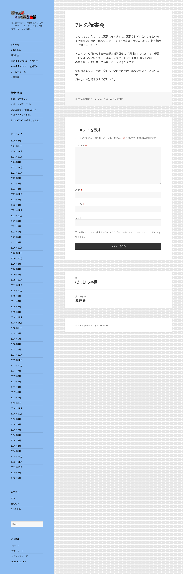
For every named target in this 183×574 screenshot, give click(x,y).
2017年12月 (16, 354)
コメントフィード (19, 556)
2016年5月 (16, 435)
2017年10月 (16, 365)
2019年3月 (16, 311)
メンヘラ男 (102, 99)
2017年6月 (16, 376)
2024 (13, 498)
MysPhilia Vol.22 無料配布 (24, 60)
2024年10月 (16, 156)
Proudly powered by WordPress (91, 325)
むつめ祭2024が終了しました (25, 120)
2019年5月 (16, 301)
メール (80, 203)
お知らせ (15, 44)
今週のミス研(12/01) (21, 114)
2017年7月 (16, 370)
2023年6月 (16, 178)
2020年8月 (16, 263)
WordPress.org (18, 561)
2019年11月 (16, 285)
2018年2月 (16, 349)
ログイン (15, 545)
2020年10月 (16, 258)
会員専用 (15, 77)
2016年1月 (16, 451)
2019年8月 (16, 295)
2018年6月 (16, 333)
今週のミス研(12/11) (21, 104)
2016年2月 (16, 445)
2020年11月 (16, 253)
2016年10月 (16, 413)
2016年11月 (16, 408)
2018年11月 (16, 322)
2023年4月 (16, 183)
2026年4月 (16, 140)
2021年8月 (16, 226)
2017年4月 (16, 386)
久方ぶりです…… (19, 98)
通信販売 (15, 55)
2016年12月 (16, 402)
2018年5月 (16, 338)
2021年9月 (16, 220)
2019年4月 (16, 306)
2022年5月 (16, 199)
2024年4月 (16, 162)
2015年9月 (16, 472)
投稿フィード (17, 550)
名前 (79, 190)
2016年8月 (16, 424)
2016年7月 (16, 429)
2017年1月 (16, 397)
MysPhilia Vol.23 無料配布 (24, 66)
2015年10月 (16, 467)
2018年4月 (16, 344)
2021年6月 (16, 231)
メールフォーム (18, 71)
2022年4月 (16, 204)
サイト (78, 217)
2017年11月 (16, 360)
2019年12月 (16, 279)
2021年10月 (16, 215)
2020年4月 (16, 269)
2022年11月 (16, 194)
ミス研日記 (16, 49)
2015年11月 (16, 461)
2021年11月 (16, 210)
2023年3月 (16, 188)
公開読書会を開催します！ (23, 109)
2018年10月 (16, 328)
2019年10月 (16, 290)
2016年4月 (16, 440)
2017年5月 (16, 381)
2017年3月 (16, 392)
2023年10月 (16, 172)
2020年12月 (16, 247)
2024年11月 (16, 151)
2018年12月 (16, 317)
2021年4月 (16, 242)
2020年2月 (16, 274)
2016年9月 (16, 419)
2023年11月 (16, 167)
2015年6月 (16, 477)
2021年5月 (16, 237)
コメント (81, 145)
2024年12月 (16, 146)
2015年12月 (16, 456)
